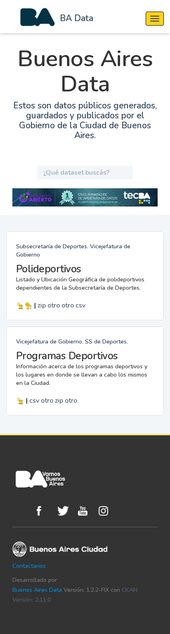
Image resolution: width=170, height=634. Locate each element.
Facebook (45, 511)
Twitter (65, 511)
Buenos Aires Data (37, 590)
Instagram (107, 511)
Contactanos (29, 566)
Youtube (86, 511)
